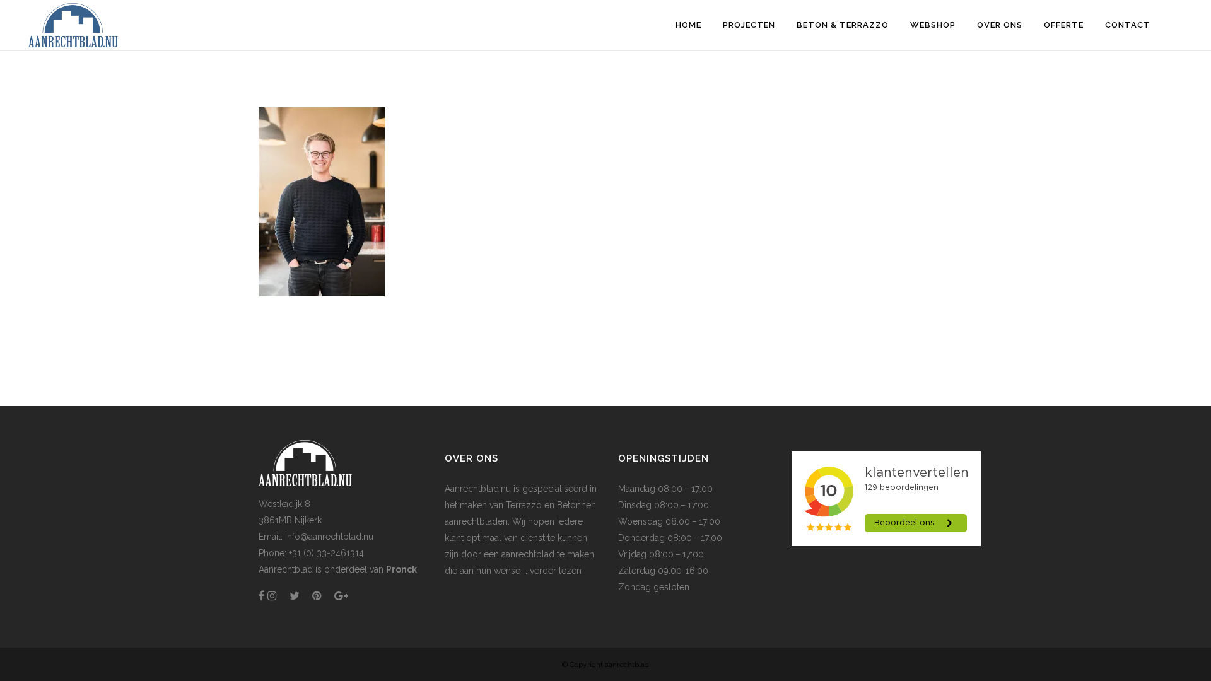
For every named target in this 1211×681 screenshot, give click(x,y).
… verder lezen (551, 571)
